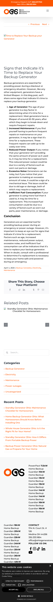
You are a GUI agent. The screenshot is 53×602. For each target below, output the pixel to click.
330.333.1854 (31, 4)
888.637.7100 (37, 2)
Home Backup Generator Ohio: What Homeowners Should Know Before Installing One (24, 419)
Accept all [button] (13, 589)
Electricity (37, 268)
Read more (17, 576)
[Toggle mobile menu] (47, 10)
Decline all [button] (39, 589)
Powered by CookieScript (26, 599)
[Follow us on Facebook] (30, 548)
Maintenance (9, 270)
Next (44, 24)
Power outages (13, 386)
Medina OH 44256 (38, 534)
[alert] (26, 582)
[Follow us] (34, 548)
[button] (3, 581)
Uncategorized (13, 392)
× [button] (50, 566)
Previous (35, 24)
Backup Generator (24, 268)
